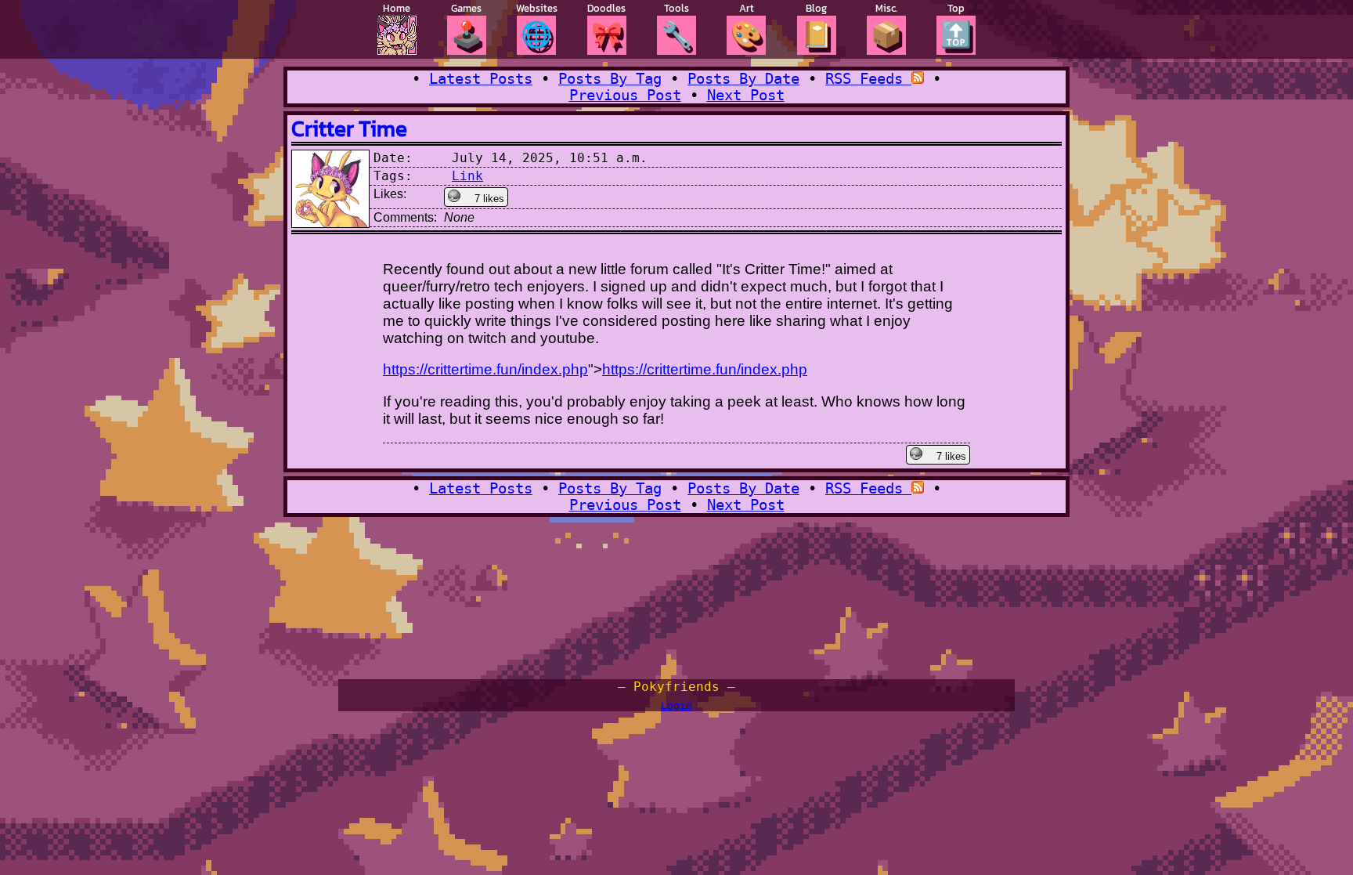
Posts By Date (743, 79)
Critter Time (349, 128)
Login (676, 705)
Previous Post (625, 95)
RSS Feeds (868, 79)
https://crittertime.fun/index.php (485, 369)
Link (467, 176)
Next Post (746, 95)
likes (489, 198)
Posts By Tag (610, 79)
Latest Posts (480, 79)
